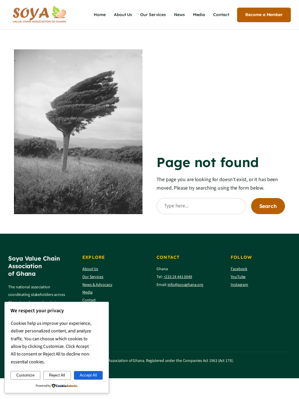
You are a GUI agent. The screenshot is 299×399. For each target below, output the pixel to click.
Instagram (239, 285)
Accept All (88, 375)
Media (87, 292)
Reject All (57, 375)
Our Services (92, 277)
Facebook (239, 269)
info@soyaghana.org (185, 285)
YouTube (238, 277)
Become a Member (264, 14)
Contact (89, 300)
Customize (25, 375)
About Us (90, 269)
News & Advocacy (97, 285)
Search (268, 206)
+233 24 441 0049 (178, 277)
